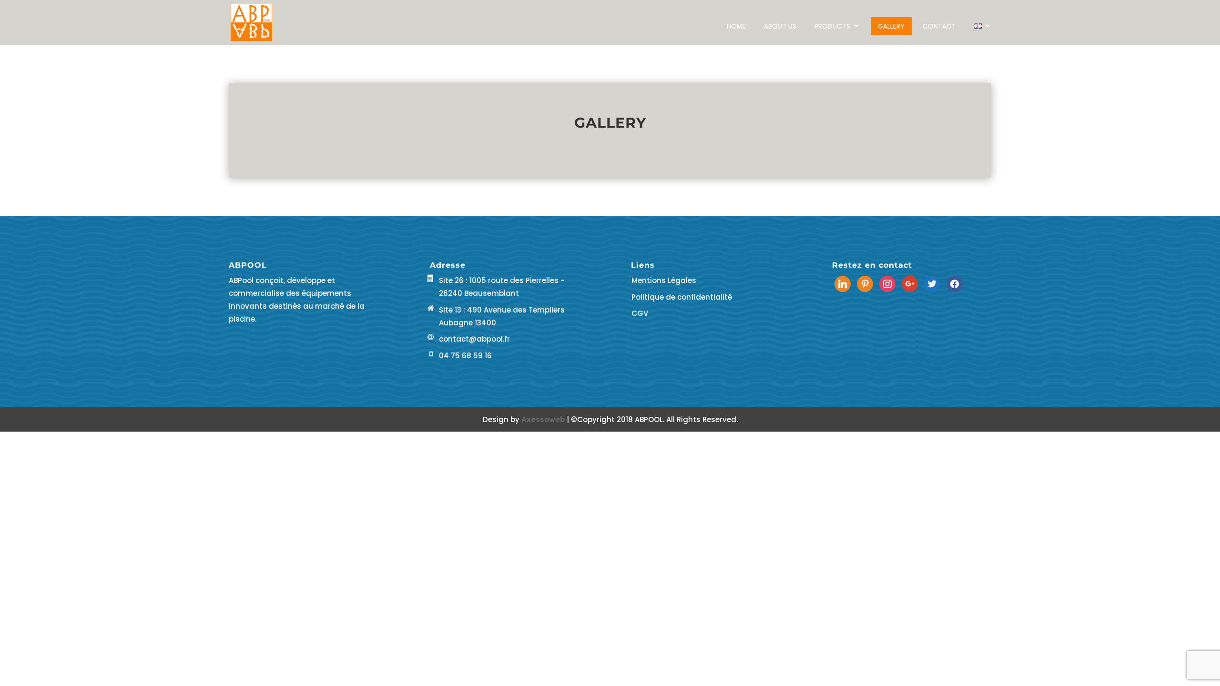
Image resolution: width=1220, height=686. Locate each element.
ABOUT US (780, 26)
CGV (639, 313)
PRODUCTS (832, 26)
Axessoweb (544, 419)
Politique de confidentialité (681, 297)
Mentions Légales (663, 280)
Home (736, 26)
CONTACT (939, 26)
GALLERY (891, 26)
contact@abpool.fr (474, 339)
